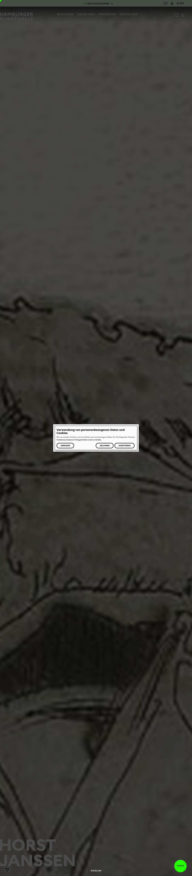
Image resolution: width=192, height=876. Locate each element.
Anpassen (65, 445)
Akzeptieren (124, 445)
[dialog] (96, 438)
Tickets (180, 866)
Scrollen (96, 871)
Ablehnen (105, 445)
